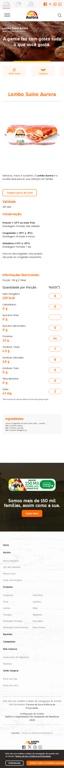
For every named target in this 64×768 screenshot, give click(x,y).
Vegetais (37, 614)
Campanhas (9, 641)
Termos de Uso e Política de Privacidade (33, 756)
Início (6, 545)
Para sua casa (10, 685)
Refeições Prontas (12, 621)
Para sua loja (10, 679)
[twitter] (50, 4)
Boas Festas (39, 627)
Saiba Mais (32, 513)
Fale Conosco (10, 649)
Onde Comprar (11, 670)
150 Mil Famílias (12, 567)
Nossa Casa (9, 573)
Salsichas (38, 595)
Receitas (7, 634)
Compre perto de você (20, 192)
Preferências (14, 763)
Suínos (6, 608)
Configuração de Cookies (32, 714)
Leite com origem (12, 580)
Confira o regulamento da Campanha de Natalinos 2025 (32, 718)
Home (4, 31)
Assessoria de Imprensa (16, 657)
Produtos (8, 587)
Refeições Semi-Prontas (16, 627)
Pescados (38, 621)
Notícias (7, 663)
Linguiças (8, 595)
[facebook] (45, 4)
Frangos (7, 614)
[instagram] (55, 4)
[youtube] (60, 4)
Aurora (7, 552)
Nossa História (11, 560)
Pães (35, 608)
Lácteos (37, 601)
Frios (5, 601)
